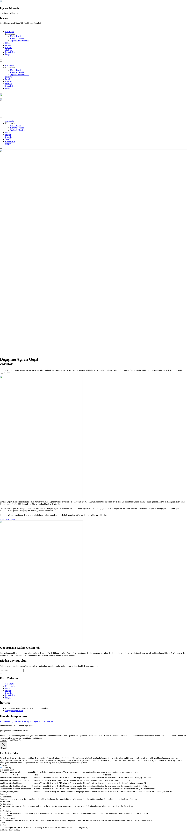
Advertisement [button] (6, 815)
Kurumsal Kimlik (17, 38)
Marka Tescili (15, 36)
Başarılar (8, 48)
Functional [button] (4, 794)
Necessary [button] (4, 765)
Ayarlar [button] (3, 740)
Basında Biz (10, 52)
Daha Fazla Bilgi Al (8, 519)
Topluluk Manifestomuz (19, 41)
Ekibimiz (8, 43)
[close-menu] (1, 59)
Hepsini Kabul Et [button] (14, 740)
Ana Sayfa (9, 32)
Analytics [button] (4, 808)
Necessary (7, 767)
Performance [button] (5, 801)
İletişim (8, 54)
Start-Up (8, 50)
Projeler (8, 45)
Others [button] (2, 823)
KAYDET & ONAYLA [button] (10, 830)
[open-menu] (1, 61)
